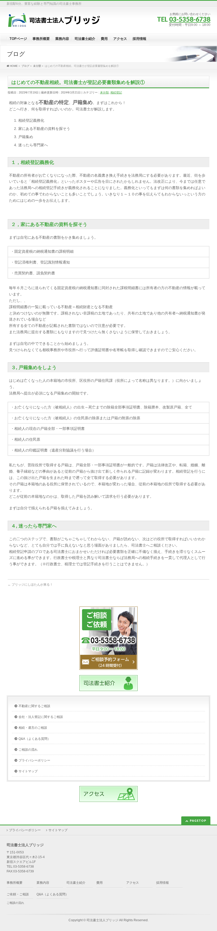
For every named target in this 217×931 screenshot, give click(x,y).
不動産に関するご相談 (34, 706)
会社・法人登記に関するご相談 (41, 717)
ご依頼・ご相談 (18, 894)
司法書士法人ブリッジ (102, 920)
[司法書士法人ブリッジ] (54, 22)
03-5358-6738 (189, 19)
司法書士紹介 (75, 883)
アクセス (132, 883)
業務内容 (43, 883)
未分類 (104, 92)
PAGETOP (198, 820)
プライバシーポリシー (34, 760)
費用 (99, 883)
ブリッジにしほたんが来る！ (30, 584)
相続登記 (116, 92)
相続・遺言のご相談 (33, 728)
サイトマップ (28, 771)
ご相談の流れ (28, 749)
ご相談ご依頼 (108, 662)
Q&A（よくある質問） (35, 739)
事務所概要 (14, 883)
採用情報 (162, 883)
